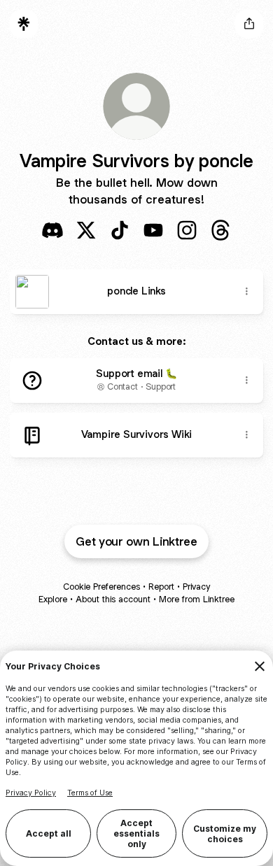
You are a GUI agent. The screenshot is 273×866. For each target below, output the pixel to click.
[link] (52, 230)
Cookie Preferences (101, 586)
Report (161, 586)
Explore (52, 599)
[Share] (246, 291)
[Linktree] (24, 24)
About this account (113, 599)
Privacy (196, 586)
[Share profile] (249, 24)
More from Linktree (196, 599)
